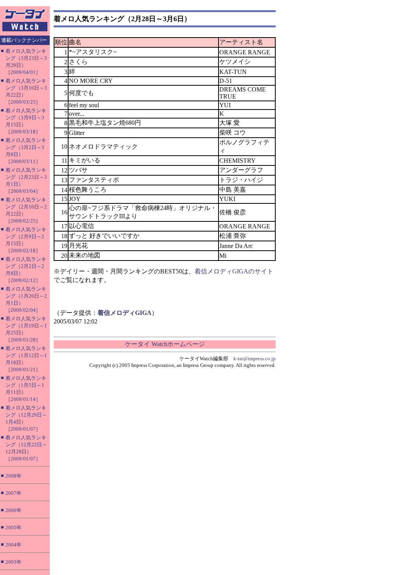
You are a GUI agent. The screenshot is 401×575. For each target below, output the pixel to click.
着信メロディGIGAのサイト (234, 271)
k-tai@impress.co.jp (254, 358)
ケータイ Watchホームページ (165, 344)
